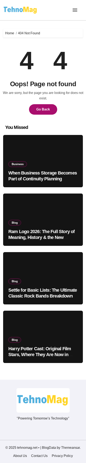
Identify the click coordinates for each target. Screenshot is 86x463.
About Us (20, 456)
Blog (15, 222)
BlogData (49, 447)
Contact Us (39, 456)
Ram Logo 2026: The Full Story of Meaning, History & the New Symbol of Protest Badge (41, 237)
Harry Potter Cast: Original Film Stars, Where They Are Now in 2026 (39, 354)
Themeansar (70, 447)
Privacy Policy (62, 456)
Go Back (43, 109)
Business (18, 164)
